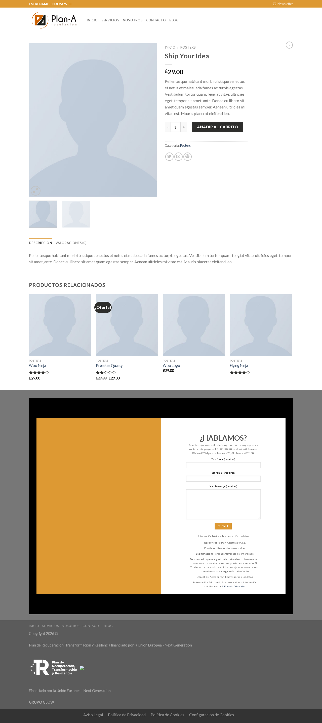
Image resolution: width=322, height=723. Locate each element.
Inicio (92, 20)
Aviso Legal (93, 714)
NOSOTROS (133, 20)
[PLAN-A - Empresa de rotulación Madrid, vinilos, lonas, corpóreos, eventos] (54, 20)
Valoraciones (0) (71, 243)
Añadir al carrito (217, 126)
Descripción (40, 243)
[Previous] (37, 119)
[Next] (148, 119)
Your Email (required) (223, 472)
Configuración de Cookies (211, 714)
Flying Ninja (239, 365)
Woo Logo (171, 365)
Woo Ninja (37, 365)
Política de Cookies (167, 714)
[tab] (40, 243)
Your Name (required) (223, 459)
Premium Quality (109, 365)
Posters (188, 47)
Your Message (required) (223, 486)
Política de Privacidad (233, 586)
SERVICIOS (110, 20)
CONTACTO (156, 20)
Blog (174, 20)
